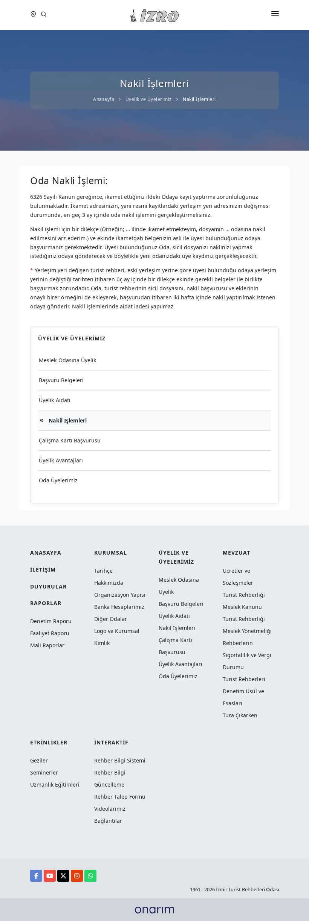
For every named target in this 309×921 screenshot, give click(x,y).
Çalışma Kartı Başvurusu (70, 440)
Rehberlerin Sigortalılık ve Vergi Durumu (247, 655)
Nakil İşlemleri (67, 420)
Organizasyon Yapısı (119, 594)
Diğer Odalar (110, 618)
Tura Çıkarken (240, 715)
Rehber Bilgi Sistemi (119, 760)
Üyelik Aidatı (54, 400)
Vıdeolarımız (109, 808)
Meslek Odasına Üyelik (67, 360)
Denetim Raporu (51, 621)
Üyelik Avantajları (61, 460)
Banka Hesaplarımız (119, 606)
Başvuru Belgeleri (61, 380)
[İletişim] (34, 15)
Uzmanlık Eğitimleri (55, 784)
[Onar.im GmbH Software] (154, 909)
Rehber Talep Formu (119, 796)
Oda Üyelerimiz (58, 480)
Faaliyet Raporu (49, 633)
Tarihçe (103, 570)
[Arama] (43, 15)
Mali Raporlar (47, 645)
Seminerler (44, 772)
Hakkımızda (108, 582)
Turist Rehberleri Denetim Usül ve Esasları (244, 691)
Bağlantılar (108, 820)
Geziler (39, 760)
